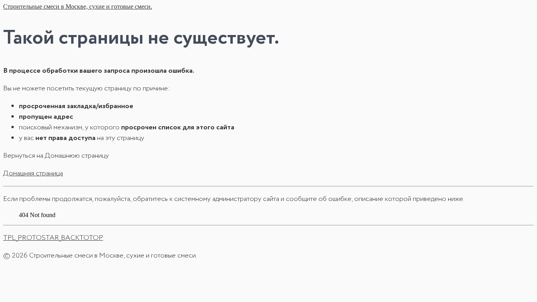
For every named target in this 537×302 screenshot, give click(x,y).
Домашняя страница (33, 173)
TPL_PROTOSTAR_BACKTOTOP (53, 238)
